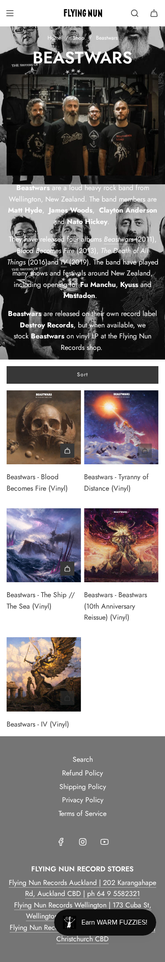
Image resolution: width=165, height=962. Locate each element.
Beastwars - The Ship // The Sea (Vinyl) (41, 600)
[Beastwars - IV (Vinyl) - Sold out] (43, 698)
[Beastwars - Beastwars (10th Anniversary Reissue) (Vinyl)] (121, 545)
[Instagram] (82, 842)
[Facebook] (61, 842)
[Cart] (154, 13)
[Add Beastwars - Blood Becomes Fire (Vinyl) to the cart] (67, 451)
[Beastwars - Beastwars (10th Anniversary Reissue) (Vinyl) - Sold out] (121, 569)
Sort (82, 374)
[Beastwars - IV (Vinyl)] (44, 674)
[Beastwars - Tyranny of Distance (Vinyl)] (121, 427)
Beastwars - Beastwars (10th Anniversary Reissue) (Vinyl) (115, 606)
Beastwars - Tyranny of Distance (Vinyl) (116, 482)
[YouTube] (104, 842)
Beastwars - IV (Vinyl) (38, 724)
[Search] (134, 13)
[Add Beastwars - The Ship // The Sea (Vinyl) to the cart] (67, 569)
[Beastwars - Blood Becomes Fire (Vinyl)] (44, 427)
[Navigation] (9, 13)
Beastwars (118, 239)
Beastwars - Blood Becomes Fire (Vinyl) (37, 482)
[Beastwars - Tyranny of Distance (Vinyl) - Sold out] (121, 451)
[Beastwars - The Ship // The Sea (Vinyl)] (44, 545)
